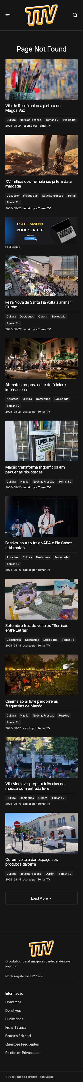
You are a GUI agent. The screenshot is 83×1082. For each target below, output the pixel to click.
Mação (24, 481)
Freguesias (30, 195)
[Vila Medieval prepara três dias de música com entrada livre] (41, 757)
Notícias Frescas (30, 120)
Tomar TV (52, 120)
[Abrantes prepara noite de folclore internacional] (41, 358)
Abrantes (12, 399)
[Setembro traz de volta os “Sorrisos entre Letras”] (41, 599)
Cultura (11, 120)
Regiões (63, 715)
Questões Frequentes (22, 1044)
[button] (7, 15)
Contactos (13, 1002)
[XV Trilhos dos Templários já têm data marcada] (41, 155)
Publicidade (14, 1019)
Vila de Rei (69, 120)
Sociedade (59, 316)
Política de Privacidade (22, 1052)
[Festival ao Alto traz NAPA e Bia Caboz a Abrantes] (41, 516)
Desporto (13, 195)
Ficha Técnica (16, 1027)
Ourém (42, 316)
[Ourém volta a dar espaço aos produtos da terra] (41, 833)
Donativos (13, 1010)
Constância (14, 639)
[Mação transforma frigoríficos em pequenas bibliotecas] (41, 441)
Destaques (27, 316)
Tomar (72, 195)
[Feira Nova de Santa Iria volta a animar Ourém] (41, 276)
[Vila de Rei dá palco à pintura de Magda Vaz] (41, 79)
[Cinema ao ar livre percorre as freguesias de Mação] (41, 675)
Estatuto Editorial (18, 1036)
